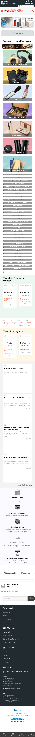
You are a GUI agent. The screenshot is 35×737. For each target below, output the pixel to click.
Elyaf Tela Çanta (25, 343)
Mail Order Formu (9, 642)
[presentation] (0, 573)
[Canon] (25, 573)
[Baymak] (10, 573)
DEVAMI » (28, 379)
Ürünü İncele (3, 287)
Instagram (6, 659)
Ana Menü (19, 33)
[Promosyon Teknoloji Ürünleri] (6, 323)
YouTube (6, 662)
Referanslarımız (8, 635)
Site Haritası (7, 619)
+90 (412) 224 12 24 (9, 678)
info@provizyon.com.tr (14, 688)
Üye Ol (30, 1)
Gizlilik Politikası (8, 616)
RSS (4, 623)
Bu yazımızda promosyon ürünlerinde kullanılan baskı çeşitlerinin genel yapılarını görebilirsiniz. (16, 462)
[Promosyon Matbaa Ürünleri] (21, 323)
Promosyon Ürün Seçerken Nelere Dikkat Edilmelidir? (16, 429)
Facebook (6, 652)
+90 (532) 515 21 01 (9, 681)
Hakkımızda (7, 632)
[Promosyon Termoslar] (14, 322)
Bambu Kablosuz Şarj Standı (14, 292)
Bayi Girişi (29, 3)
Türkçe (22, 6)
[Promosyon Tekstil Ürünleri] (29, 323)
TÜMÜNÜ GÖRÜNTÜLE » (25, 485)
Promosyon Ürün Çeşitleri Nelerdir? (17, 398)
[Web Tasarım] (17, 719)
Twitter (5, 655)
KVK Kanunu (7, 612)
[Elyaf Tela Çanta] (25, 336)
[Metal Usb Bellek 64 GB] (25, 285)
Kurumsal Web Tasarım (17, 721)
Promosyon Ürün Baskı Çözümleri (16, 457)
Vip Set (9, 343)
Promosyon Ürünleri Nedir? (14, 368)
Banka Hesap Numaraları (11, 639)
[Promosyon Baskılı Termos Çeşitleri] (17, 22)
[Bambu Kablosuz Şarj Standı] (10, 285)
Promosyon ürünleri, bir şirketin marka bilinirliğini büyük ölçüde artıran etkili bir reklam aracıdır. (16, 373)
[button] (33, 11)
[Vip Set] (10, 336)
